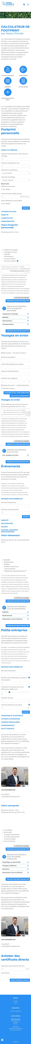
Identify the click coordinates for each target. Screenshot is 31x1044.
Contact (15, 1001)
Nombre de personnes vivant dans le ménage (14, 155)
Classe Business (23, 385)
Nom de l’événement (8, 502)
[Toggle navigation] (28, 4)
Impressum (15, 1041)
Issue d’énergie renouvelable (11, 201)
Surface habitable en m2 (10, 163)
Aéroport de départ (8, 357)
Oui (3, 189)
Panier (15, 1003)
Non (8, 189)
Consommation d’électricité (11, 194)
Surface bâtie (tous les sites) (11, 705)
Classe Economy (8, 385)
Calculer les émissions (20, 396)
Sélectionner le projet (20, 980)
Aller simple (6, 353)
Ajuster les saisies (21, 298)
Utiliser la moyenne (8, 186)
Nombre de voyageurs (9, 378)
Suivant (26, 208)
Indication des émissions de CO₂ (13, 966)
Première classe (8, 388)
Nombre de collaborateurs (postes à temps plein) (14, 679)
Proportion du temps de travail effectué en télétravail (12, 688)
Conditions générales (15, 1011)
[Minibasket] (24, 4)
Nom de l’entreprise (8, 671)
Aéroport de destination (10, 371)
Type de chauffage (8, 177)
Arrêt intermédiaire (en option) (12, 364)
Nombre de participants (10, 509)
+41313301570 (15, 1027)
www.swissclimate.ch (15, 1030)
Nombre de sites (7, 698)
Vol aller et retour (19, 353)
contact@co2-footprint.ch (15, 1028)
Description (5, 973)
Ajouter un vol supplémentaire (17, 393)
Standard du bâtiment (9, 170)
